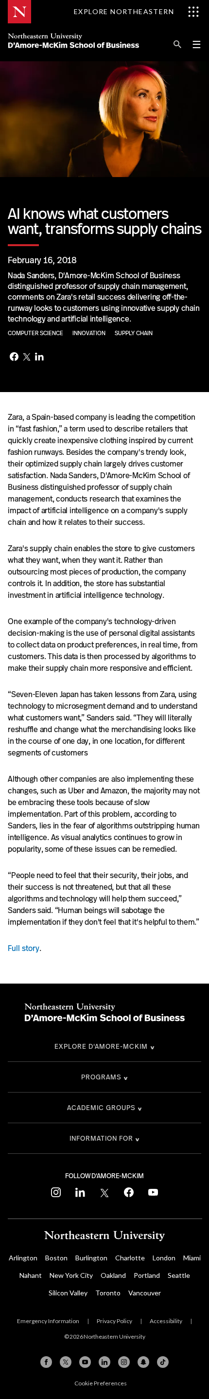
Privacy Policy (114, 1321)
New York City (71, 1275)
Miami (192, 1258)
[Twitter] (26, 357)
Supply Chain (134, 333)
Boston (56, 1258)
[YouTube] (85, 1362)
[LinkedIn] (39, 358)
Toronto (108, 1293)
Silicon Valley (68, 1293)
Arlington (23, 1258)
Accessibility (166, 1321)
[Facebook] (14, 357)
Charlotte (130, 1258)
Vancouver (144, 1293)
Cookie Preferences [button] (100, 1383)
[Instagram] (124, 1362)
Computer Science (36, 333)
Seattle (179, 1275)
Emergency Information (48, 1321)
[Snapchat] (143, 1362)
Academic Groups (101, 1107)
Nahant (30, 1275)
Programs (101, 1077)
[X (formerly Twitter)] (65, 1362)
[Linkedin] (104, 1362)
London (164, 1258)
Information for (101, 1138)
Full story (23, 948)
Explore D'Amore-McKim (101, 1046)
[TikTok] (163, 1362)
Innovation (89, 333)
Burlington (91, 1258)
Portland (147, 1275)
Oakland (113, 1275)
